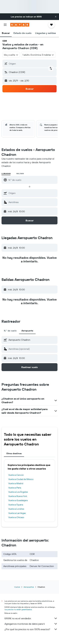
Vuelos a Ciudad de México (20, 479)
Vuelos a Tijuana (15, 504)
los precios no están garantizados (18, 609)
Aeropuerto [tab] (27, 330)
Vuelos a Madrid (15, 483)
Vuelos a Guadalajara (18, 500)
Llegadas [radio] (6, 174)
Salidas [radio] (20, 174)
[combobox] (32, 193)
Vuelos (17, 587)
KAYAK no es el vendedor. (18, 618)
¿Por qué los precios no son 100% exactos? (27, 629)
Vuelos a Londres (16, 508)
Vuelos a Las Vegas (17, 513)
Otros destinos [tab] (14, 453)
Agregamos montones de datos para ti (25, 623)
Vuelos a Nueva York (17, 496)
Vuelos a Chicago (16, 517)
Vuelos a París (14, 487)
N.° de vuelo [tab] (10, 330)
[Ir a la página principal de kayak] (19, 24)
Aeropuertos (29, 587)
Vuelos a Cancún (16, 475)
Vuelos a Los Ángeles (18, 492)
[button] (55, 16)
